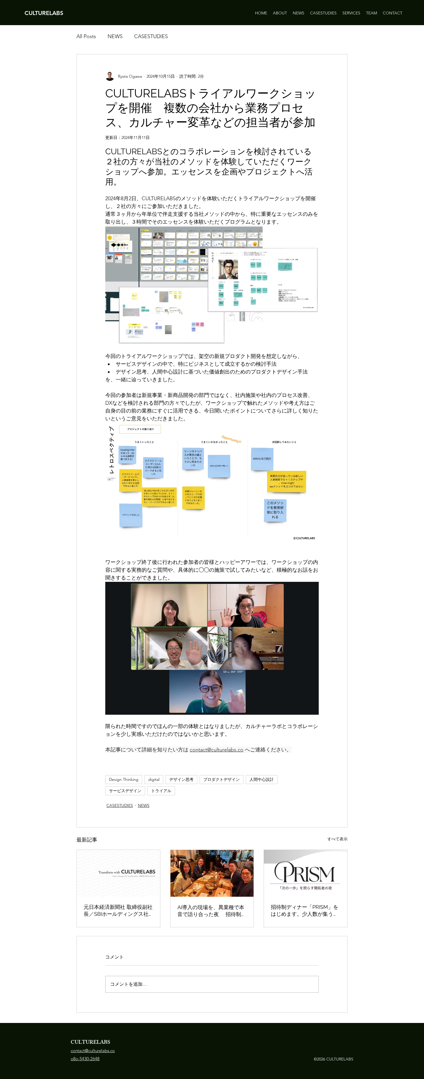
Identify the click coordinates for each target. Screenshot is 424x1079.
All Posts (86, 36)
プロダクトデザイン (221, 779)
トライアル (161, 790)
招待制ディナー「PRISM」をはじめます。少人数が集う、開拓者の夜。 (304, 911)
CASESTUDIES (151, 36)
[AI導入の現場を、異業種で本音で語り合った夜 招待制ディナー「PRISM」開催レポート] (212, 873)
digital (154, 779)
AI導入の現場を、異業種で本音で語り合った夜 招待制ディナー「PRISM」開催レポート (211, 911)
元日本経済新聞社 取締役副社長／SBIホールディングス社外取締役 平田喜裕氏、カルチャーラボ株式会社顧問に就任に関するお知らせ (118, 911)
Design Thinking (123, 779)
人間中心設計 (261, 779)
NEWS (115, 36)
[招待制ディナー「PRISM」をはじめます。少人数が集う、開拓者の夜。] (305, 873)
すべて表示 (337, 839)
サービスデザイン (125, 790)
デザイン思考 (181, 779)
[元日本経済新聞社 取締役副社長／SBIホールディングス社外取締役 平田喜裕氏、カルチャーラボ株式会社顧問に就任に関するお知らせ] (118, 873)
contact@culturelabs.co (93, 1050)
